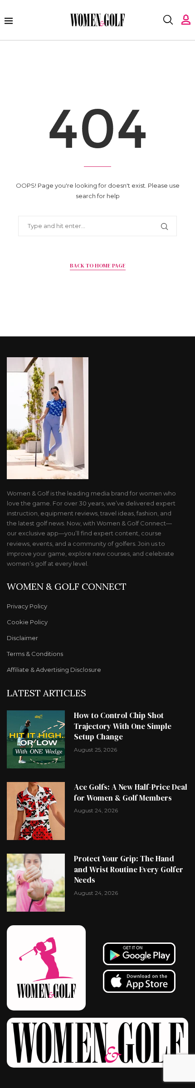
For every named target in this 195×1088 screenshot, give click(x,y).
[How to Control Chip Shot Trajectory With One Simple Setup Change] (36, 739)
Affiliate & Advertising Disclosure (54, 670)
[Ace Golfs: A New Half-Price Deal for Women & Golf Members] (36, 811)
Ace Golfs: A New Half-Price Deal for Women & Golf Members (130, 792)
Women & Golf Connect (67, 586)
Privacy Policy (27, 606)
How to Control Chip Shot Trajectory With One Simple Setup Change (122, 726)
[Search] (167, 20)
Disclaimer (22, 638)
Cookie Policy (27, 622)
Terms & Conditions (35, 654)
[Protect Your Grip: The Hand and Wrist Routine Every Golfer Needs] (36, 883)
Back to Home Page (98, 265)
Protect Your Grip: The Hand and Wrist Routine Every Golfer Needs (128, 869)
